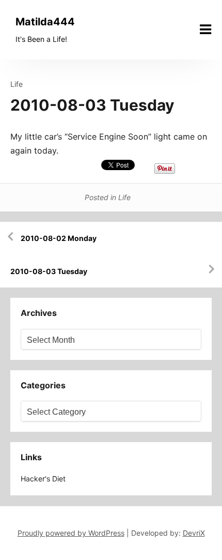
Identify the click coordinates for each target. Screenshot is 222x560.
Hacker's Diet (43, 478)
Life (16, 84)
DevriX (194, 532)
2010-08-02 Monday (59, 238)
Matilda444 (45, 22)
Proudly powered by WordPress (71, 532)
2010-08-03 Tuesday (48, 271)
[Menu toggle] (205, 29)
